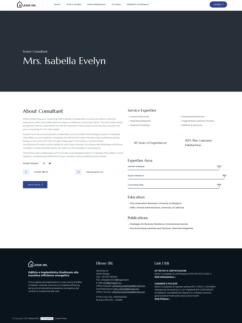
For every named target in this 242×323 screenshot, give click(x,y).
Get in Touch (34, 184)
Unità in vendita (73, 4)
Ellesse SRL (34, 318)
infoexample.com (94, 172)
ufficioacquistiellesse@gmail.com (128, 286)
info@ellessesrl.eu (112, 283)
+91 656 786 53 (41, 172)
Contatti (217, 4)
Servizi (57, 4)
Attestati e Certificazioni (138, 4)
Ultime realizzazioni (96, 4)
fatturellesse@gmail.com (126, 289)
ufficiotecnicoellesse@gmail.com (128, 292)
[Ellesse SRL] (26, 4)
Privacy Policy (47, 318)
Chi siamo (116, 4)
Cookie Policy (61, 318)
